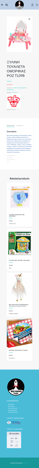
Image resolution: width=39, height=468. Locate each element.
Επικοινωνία (11, 404)
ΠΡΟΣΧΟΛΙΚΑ (10, 89)
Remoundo (11, 358)
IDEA (10, 268)
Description (10, 125)
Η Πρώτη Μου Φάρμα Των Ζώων (19, 260)
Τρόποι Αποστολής (12, 408)
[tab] (10, 126)
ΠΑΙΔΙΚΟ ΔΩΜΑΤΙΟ (21, 88)
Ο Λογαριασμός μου (13, 412)
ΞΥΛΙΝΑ (15, 88)
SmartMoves (26, 463)
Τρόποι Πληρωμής (12, 410)
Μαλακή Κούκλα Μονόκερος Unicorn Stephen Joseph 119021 (18, 306)
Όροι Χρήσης (11, 406)
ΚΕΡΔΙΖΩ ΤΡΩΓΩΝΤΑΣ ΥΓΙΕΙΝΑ (18, 350)
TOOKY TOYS (14, 92)
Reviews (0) (20, 125)
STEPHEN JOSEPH (13, 313)
